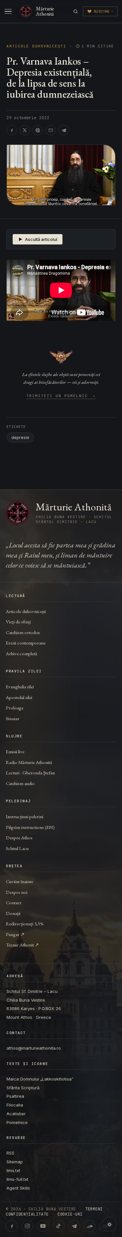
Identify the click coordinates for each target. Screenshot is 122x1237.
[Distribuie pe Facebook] (12, 130)
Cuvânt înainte (19, 881)
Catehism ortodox (23, 632)
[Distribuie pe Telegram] (64, 130)
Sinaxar (13, 718)
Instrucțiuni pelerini (24, 816)
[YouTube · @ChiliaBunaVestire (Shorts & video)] (43, 1226)
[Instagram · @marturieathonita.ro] (27, 1226)
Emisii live (15, 751)
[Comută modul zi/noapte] (109, 1224)
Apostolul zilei (19, 697)
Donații (13, 913)
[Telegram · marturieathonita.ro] (74, 1226)
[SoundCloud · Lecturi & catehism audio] (90, 1226)
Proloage (14, 708)
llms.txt (13, 1170)
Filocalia (15, 1104)
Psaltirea (15, 1096)
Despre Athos (19, 837)
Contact (13, 902)
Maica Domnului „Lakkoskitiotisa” (40, 1078)
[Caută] (75, 11)
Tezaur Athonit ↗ (22, 945)
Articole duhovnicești (36, 46)
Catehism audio (20, 783)
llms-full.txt (17, 1179)
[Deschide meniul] (8, 11)
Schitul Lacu (17, 848)
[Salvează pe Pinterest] (38, 130)
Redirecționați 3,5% (25, 923)
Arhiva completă (21, 653)
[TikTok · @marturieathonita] (58, 1226)
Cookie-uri (70, 1214)
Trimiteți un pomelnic (61, 396)
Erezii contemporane (26, 643)
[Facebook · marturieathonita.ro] (12, 1226)
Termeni (94, 1209)
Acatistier (16, 1113)
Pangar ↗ (15, 934)
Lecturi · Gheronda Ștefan (30, 772)
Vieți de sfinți (18, 621)
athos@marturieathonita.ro (34, 1048)
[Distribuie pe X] (25, 130)
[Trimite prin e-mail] (51, 130)
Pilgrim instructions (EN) (30, 827)
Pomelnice (17, 1122)
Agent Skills (18, 1188)
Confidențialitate (27, 1214)
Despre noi (16, 892)
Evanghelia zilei (20, 686)
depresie (20, 437)
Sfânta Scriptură (23, 1087)
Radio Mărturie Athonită (29, 762)
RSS (10, 1153)
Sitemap (15, 1161)
